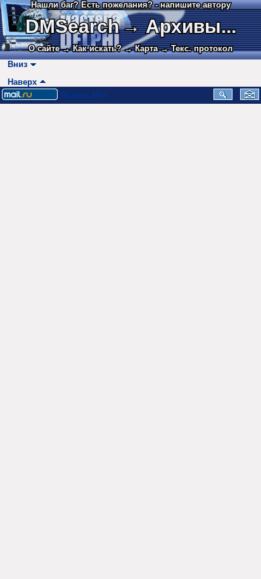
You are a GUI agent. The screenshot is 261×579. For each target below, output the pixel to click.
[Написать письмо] (249, 97)
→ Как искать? (92, 48)
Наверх (19, 82)
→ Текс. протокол (196, 48)
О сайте (44, 48)
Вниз (15, 64)
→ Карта (141, 48)
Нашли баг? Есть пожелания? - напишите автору (131, 4)
